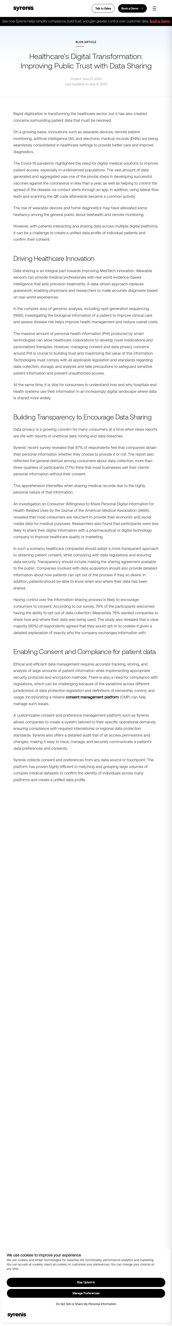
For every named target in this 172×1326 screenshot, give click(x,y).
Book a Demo (160, 21)
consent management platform (92, 697)
